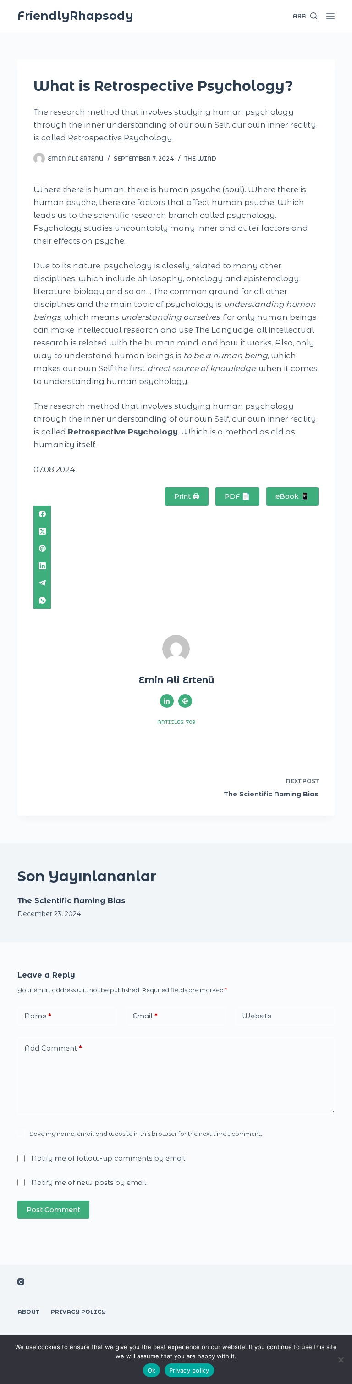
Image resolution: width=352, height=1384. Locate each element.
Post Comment (53, 1209)
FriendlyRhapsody (75, 15)
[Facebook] (175, 514)
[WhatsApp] (175, 600)
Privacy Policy (78, 1311)
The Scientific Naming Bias (71, 900)
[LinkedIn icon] (167, 701)
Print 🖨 (186, 496)
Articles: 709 (176, 722)
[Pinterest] (175, 548)
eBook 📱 (292, 496)
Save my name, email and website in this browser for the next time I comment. (145, 1133)
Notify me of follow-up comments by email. (109, 1158)
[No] (340, 1359)
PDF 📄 (237, 496)
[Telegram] (175, 583)
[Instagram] (20, 1281)
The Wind (200, 158)
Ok (152, 1370)
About (28, 1311)
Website (256, 1016)
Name (37, 1016)
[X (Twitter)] (175, 531)
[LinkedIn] (175, 566)
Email (145, 1016)
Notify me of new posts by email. (89, 1182)
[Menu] (330, 16)
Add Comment (53, 1048)
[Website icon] (185, 701)
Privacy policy (189, 1370)
